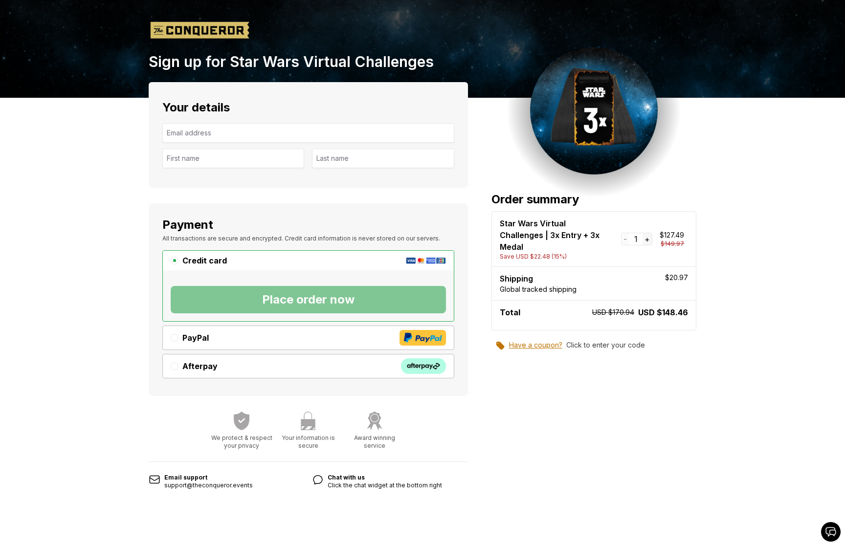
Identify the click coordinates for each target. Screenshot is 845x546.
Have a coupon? (535, 345)
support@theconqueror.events (208, 485)
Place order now (308, 299)
